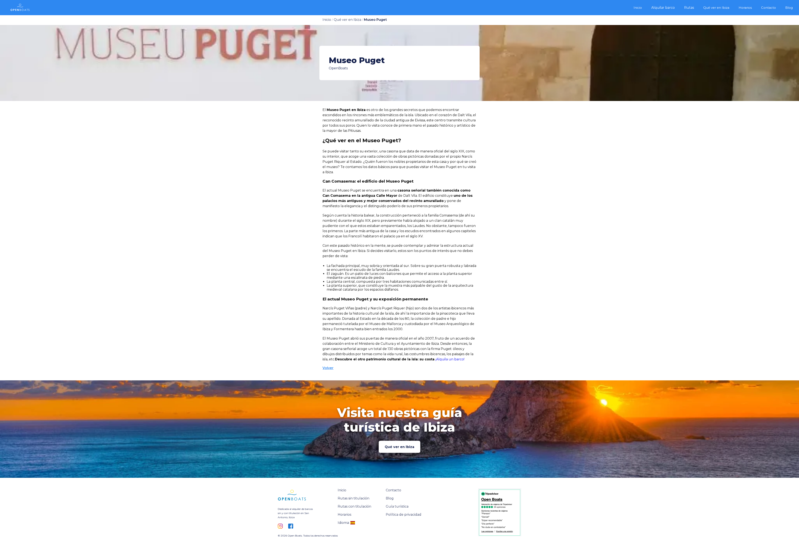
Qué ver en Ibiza (399, 447)
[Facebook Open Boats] (291, 526)
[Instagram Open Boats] (281, 526)
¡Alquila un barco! (449, 359)
